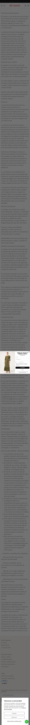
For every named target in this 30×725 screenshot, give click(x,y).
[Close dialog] (29, 352)
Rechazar (14, 717)
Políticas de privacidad (24, 372)
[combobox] (16, 362)
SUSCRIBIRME (22, 367)
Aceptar (14, 713)
